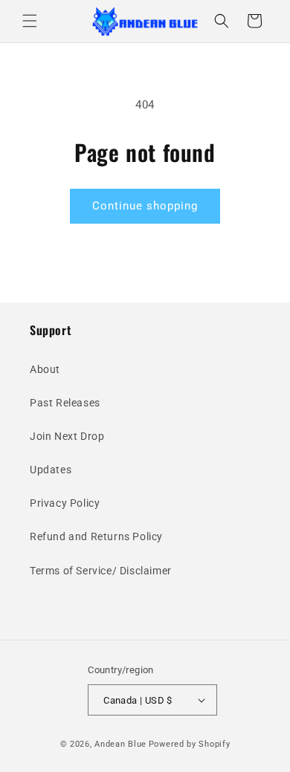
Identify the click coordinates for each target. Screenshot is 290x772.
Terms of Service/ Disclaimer (101, 571)
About (45, 369)
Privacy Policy (65, 503)
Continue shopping (145, 206)
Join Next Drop (67, 436)
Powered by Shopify (190, 744)
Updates (50, 470)
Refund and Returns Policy (96, 536)
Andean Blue (120, 744)
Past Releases (65, 403)
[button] (29, 20)
